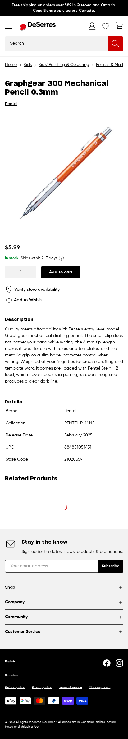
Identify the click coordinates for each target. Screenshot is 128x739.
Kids (28, 65)
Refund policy (15, 687)
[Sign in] (92, 26)
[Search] (115, 43)
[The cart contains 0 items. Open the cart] (119, 26)
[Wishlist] (105, 26)
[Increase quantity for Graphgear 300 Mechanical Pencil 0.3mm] (30, 272)
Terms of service (70, 687)
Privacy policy (42, 687)
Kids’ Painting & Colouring (64, 65)
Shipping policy (100, 687)
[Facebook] (107, 663)
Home (11, 65)
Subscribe (110, 566)
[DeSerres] (38, 26)
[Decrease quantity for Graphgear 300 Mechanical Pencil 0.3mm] (11, 272)
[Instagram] (119, 663)
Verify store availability (37, 289)
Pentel (11, 104)
